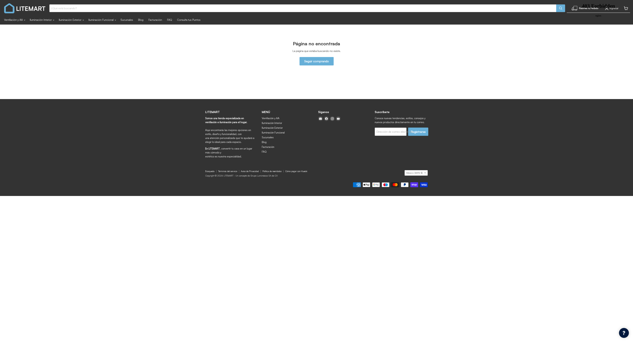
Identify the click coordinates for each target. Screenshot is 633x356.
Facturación (155, 19)
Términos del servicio (227, 171)
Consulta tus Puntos (188, 19)
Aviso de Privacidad (250, 171)
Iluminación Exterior (70, 19)
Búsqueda (209, 171)
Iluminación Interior (41, 19)
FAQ (169, 19)
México (414, 172)
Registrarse (418, 132)
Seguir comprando (316, 61)
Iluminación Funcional (101, 19)
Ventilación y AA (13, 19)
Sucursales (127, 19)
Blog (140, 19)
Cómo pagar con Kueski (296, 171)
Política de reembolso (272, 171)
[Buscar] (560, 8)
